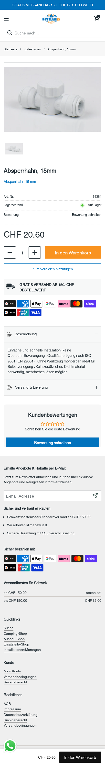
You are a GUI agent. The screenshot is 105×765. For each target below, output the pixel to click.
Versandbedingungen (20, 676)
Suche (8, 627)
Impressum (12, 708)
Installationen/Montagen (22, 649)
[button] (96, 18)
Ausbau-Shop (14, 638)
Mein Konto (12, 670)
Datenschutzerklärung (21, 714)
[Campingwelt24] (51, 18)
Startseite (10, 49)
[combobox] (52, 32)
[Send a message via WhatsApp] (10, 746)
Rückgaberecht (15, 681)
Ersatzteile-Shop (16, 644)
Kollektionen (32, 49)
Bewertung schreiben (86, 214)
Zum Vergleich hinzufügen (52, 268)
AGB (7, 703)
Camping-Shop (15, 633)
